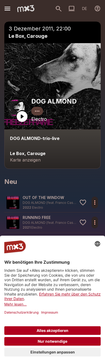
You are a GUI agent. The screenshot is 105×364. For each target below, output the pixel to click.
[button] (52, 202)
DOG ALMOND (54, 101)
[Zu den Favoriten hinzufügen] (83, 202)
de (84, 8)
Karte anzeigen (25, 160)
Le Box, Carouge (28, 36)
